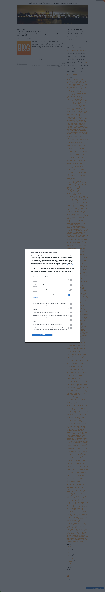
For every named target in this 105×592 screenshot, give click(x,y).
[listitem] (52, 277)
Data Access (52, 339)
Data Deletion (44, 339)
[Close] (77, 252)
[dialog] (52, 296)
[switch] (70, 280)
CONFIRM (42, 334)
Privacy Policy (61, 339)
